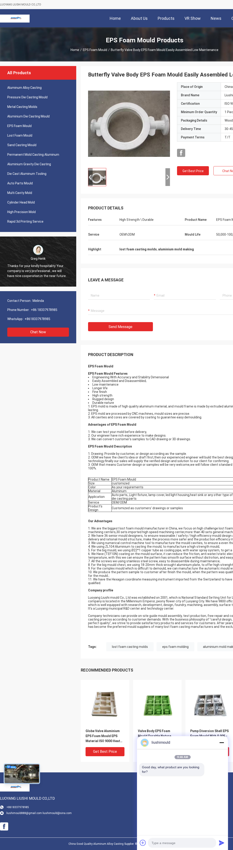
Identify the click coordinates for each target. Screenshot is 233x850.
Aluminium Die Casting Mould (28, 116)
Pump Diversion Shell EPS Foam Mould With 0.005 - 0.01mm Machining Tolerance (209, 736)
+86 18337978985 (44, 310)
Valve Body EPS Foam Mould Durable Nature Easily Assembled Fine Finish (154, 736)
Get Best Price (193, 171)
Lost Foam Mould (19, 135)
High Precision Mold (21, 212)
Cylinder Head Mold (21, 202)
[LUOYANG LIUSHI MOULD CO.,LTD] (15, 18)
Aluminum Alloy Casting (24, 87)
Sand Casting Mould (21, 145)
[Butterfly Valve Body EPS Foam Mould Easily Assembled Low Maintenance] (129, 123)
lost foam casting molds (130, 647)
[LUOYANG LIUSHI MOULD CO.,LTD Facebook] (181, 153)
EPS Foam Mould (95, 50)
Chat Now (38, 332)
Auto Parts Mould (20, 183)
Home (75, 50)
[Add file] (143, 843)
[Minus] (221, 742)
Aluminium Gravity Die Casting (29, 164)
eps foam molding (175, 647)
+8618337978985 (37, 319)
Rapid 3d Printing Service (25, 221)
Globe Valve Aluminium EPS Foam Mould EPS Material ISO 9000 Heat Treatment (103, 736)
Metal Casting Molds (22, 107)
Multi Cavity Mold (19, 193)
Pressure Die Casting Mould (27, 97)
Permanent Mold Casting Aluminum (33, 154)
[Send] (221, 843)
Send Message (120, 327)
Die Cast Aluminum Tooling (26, 174)
